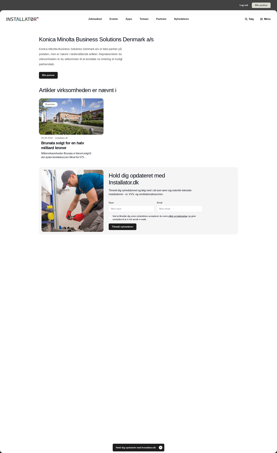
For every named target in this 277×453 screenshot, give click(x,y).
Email (159, 202)
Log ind (244, 5)
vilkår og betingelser (178, 216)
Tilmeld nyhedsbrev (122, 226)
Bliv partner (261, 5)
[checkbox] (110, 217)
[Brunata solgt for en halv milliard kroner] (71, 128)
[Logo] (22, 19)
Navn (111, 202)
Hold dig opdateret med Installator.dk (136, 447)
